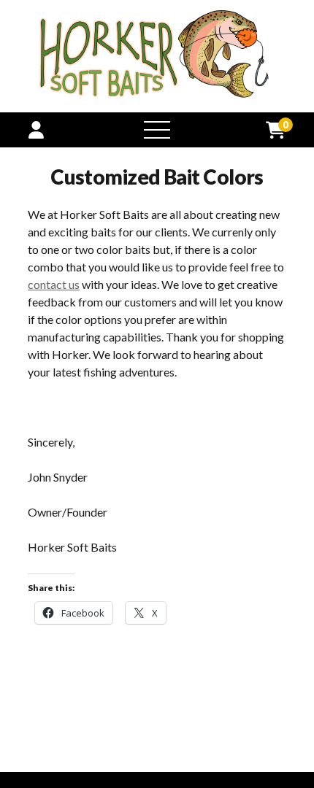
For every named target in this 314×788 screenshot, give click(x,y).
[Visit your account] (36, 129)
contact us (54, 284)
